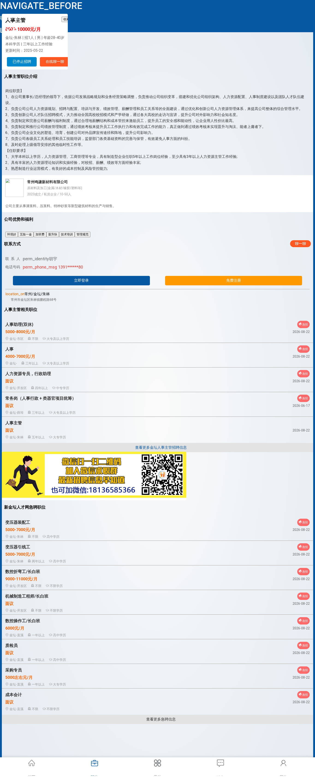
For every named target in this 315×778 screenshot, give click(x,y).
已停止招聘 (22, 62)
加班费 (40, 234)
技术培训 (67, 234)
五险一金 (26, 234)
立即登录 (81, 280)
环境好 (11, 234)
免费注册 (233, 280)
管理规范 (83, 234)
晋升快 (52, 234)
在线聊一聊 (55, 62)
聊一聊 (300, 243)
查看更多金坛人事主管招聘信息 (161, 447)
